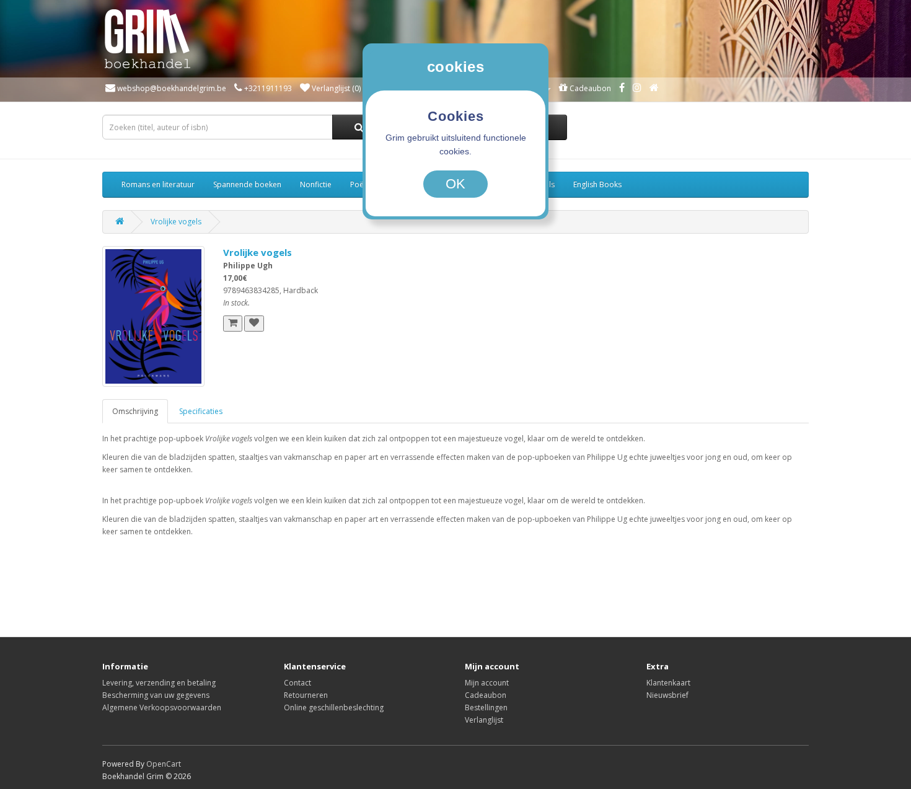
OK (455, 184)
